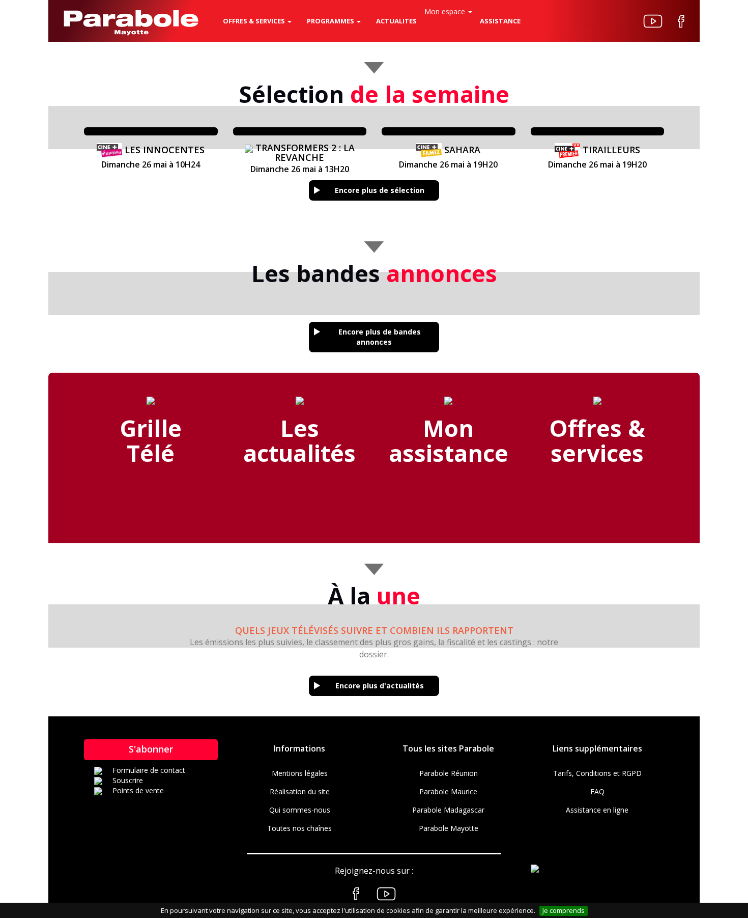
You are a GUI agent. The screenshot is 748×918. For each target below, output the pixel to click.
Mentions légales (300, 773)
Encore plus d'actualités (379, 685)
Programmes (331, 20)
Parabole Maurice (448, 791)
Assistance (500, 20)
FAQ (597, 791)
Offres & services (254, 20)
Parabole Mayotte (448, 828)
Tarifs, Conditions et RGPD (597, 773)
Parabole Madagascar (448, 810)
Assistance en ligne (597, 810)
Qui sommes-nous (299, 810)
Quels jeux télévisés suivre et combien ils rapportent (374, 630)
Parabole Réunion (448, 773)
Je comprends (563, 910)
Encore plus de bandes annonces (379, 337)
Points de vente (138, 790)
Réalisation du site (300, 791)
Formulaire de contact (148, 770)
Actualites (396, 20)
